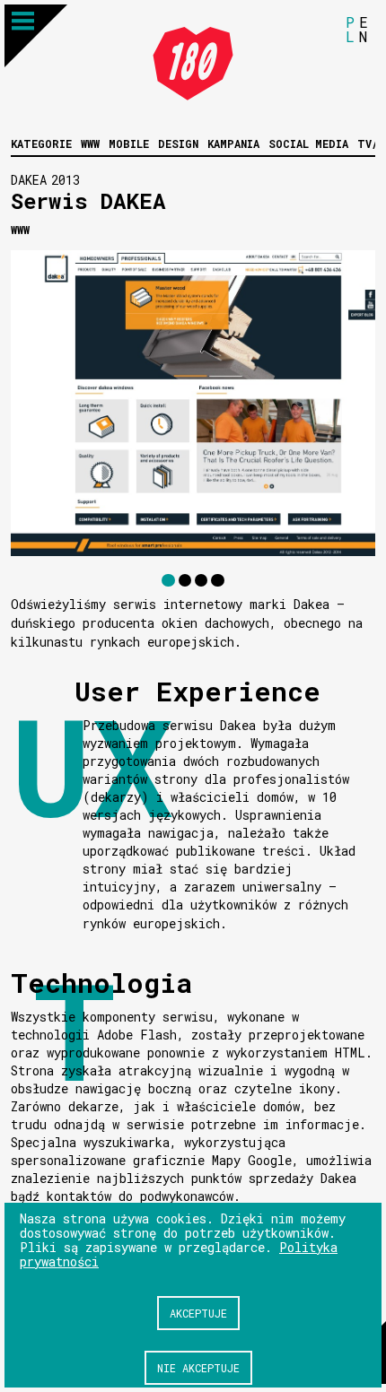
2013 (65, 179)
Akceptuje (198, 1313)
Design (178, 143)
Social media (308, 143)
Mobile (129, 143)
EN (363, 29)
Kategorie (41, 143)
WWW (90, 143)
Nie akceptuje (198, 1368)
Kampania (233, 143)
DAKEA (29, 179)
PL (350, 29)
